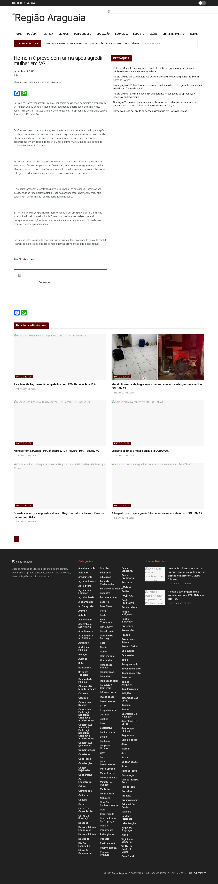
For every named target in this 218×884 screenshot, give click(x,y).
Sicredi (125, 748)
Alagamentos (86, 602)
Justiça (104, 719)
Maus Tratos (107, 773)
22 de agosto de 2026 (25, 389)
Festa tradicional (106, 621)
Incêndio (105, 676)
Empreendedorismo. (111, 588)
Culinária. (83, 795)
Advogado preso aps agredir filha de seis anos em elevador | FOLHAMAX (157, 513)
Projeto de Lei (129, 646)
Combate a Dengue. (84, 703)
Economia (121, 34)
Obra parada (107, 814)
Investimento (107, 701)
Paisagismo (107, 834)
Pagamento (106, 830)
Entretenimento (174, 34)
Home (18, 34)
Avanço (82, 654)
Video (124, 834)
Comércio (84, 754)
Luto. (103, 757)
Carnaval (83, 693)
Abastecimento (87, 568)
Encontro (105, 593)
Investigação (107, 697)
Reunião (126, 705)
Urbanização (128, 823)
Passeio (104, 839)
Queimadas (127, 651)
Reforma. (126, 677)
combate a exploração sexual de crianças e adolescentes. (86, 715)
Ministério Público (106, 783)
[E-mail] (20, 300)
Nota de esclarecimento (109, 804)
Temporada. (128, 786)
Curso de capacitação (85, 810)
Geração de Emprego (106, 637)
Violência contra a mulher (126, 849)
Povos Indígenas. (127, 620)
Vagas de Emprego (126, 829)
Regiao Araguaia (119, 873)
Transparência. (130, 800)
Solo (124, 766)
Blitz (80, 663)
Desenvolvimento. (88, 834)
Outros (104, 825)
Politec (125, 591)
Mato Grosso (82, 34)
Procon (125, 635)
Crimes (82, 786)
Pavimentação (108, 843)
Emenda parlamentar (107, 583)
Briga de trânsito (83, 673)
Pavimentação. (108, 847)
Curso (81, 804)
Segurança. (127, 735)
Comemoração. (87, 750)
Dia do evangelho (84, 844)
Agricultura (84, 586)
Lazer (103, 723)
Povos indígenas (127, 613)
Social (125, 757)
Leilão (103, 736)
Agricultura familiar (84, 591)
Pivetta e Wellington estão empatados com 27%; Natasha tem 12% (55, 384)
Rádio (124, 659)
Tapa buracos (129, 770)
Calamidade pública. (85, 680)
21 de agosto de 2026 (25, 522)
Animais (83, 610)
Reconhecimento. (131, 673)
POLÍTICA (47, 34)
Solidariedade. (129, 762)
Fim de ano (106, 626)
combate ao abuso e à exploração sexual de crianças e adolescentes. (86, 731)
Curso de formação (84, 817)
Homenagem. (107, 656)
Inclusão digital (109, 681)
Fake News (106, 606)
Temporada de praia (129, 781)
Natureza (105, 798)
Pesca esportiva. (127, 569)
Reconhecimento (131, 668)
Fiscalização (107, 631)
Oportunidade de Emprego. (108, 820)
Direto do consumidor (85, 852)
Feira (103, 610)
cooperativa (85, 775)
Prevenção (127, 630)
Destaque (83, 839)
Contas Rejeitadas (84, 769)
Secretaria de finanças (129, 715)
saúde (153, 34)
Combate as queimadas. (85, 744)
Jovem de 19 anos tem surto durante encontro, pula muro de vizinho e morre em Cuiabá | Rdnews (91, 43)
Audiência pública (84, 648)
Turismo (126, 811)
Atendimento (85, 631)
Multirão (105, 789)
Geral (194, 34)
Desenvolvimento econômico (88, 828)
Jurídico (105, 714)
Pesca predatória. (128, 576)
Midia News (29, 259)
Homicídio (106, 660)
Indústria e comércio (106, 686)
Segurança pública (127, 729)
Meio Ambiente (108, 777)
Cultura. (82, 799)
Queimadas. (128, 655)
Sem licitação (129, 739)
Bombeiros (84, 667)
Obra (102, 809)
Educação (103, 34)
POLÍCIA (31, 34)
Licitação (105, 741)
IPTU (103, 705)
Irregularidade (108, 710)
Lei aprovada (107, 732)
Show (124, 744)
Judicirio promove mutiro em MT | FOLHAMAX (140, 450)
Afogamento (85, 577)
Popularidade (129, 607)
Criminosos (85, 791)
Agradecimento (87, 581)
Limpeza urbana (105, 747)
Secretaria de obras (129, 722)
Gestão (104, 647)
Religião (126, 693)
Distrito (104, 568)
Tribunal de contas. (128, 806)
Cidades (63, 34)
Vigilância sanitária (127, 840)
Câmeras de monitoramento (87, 687)
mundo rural (107, 793)
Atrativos (83, 642)
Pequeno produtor (105, 853)
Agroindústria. (86, 597)
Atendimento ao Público (85, 637)
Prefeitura (127, 626)
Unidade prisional (126, 817)
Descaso (83, 823)
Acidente (83, 572)
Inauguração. (107, 672)
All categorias (86, 606)
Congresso (84, 758)
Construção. (85, 763)
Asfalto (82, 615)
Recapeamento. (130, 664)
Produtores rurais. (128, 640)
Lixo (102, 752)
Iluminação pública (106, 666)
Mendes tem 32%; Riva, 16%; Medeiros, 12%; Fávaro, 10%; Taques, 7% (56, 450)
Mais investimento (107, 763)
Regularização (129, 689)
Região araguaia (126, 683)
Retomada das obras (129, 699)
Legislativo (106, 728)
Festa (103, 615)
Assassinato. (85, 619)
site (123, 753)
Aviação (82, 658)
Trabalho (126, 791)
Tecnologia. (128, 775)
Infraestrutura (108, 692)
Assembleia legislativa (85, 625)
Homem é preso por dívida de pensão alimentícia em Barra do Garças (150, 111)
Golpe (103, 651)
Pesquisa (126, 582)
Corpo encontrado (85, 780)
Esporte (138, 34)
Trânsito (126, 795)
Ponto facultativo (127, 601)
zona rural (127, 856)
